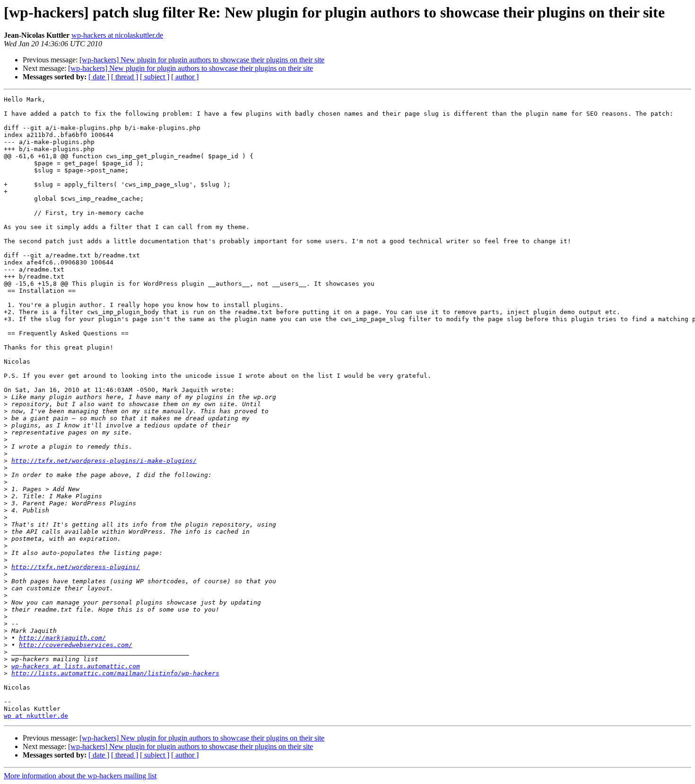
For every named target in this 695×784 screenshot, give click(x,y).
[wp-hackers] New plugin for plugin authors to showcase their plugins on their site (201, 60)
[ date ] (98, 77)
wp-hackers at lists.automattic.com (75, 666)
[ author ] (185, 77)
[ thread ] (124, 77)
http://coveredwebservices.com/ (75, 644)
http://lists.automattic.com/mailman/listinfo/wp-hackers (115, 673)
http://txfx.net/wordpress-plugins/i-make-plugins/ (104, 460)
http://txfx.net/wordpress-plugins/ (75, 567)
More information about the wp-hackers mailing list (80, 776)
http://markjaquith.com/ (62, 637)
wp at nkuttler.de (36, 715)
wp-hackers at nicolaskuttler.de (117, 35)
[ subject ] (154, 77)
